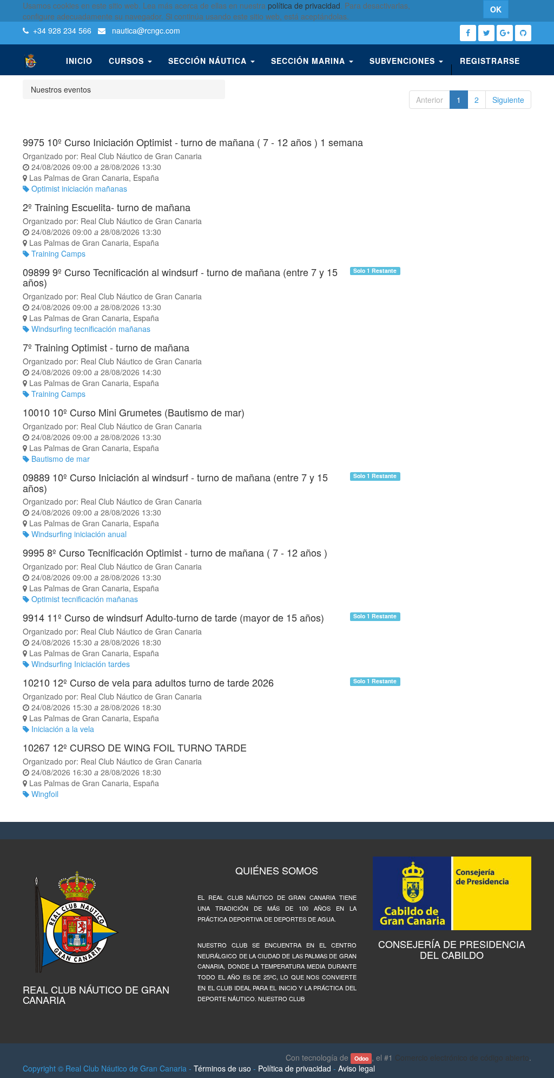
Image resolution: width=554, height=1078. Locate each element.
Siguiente (508, 99)
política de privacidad (304, 5)
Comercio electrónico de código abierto (462, 1057)
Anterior (429, 99)
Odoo (361, 1058)
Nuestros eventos (61, 89)
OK (496, 9)
